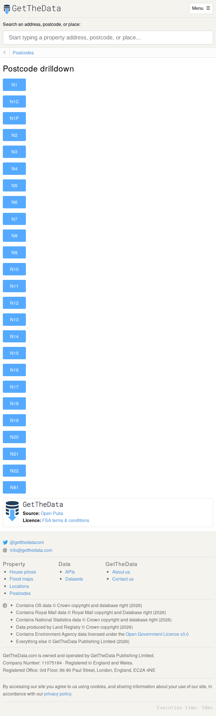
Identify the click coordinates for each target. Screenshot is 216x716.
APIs (70, 571)
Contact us (123, 579)
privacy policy (57, 693)
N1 (14, 84)
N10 (14, 269)
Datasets (74, 579)
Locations (19, 586)
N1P (14, 118)
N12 (14, 303)
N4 (14, 168)
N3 (14, 151)
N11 (14, 286)
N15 (14, 353)
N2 (14, 135)
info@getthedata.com (31, 550)
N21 (14, 453)
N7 (14, 219)
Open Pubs (52, 513)
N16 (14, 370)
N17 (14, 386)
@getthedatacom (27, 542)
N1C (14, 101)
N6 (14, 202)
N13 (14, 319)
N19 (14, 420)
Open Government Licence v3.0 (157, 634)
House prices (23, 571)
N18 (14, 403)
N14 (14, 336)
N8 (14, 235)
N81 (14, 487)
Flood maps (21, 579)
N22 (14, 470)
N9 (14, 252)
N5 (14, 185)
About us (121, 571)
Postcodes (20, 593)
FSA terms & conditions (65, 520)
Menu (201, 8)
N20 (14, 437)
